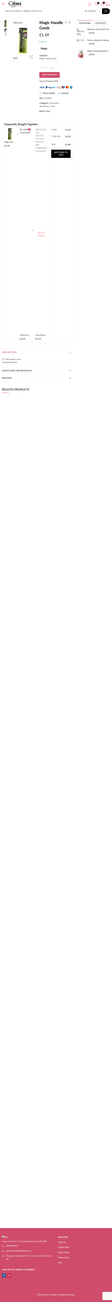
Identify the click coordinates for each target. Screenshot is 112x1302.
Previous (18, 23)
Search (106, 11)
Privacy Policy (64, 1258)
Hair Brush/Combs (47, 106)
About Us (62, 1242)
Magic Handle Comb (12, 142)
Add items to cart (61, 154)
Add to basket (49, 75)
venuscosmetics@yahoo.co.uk (18, 1251)
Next (15, 58)
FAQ (60, 1263)
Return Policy (63, 1253)
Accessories (54, 103)
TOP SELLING (85, 23)
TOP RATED (100, 23)
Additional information (17, 371)
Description (9, 352)
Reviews (7, 378)
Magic (44, 48)
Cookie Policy (63, 1247)
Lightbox (31, 57)
